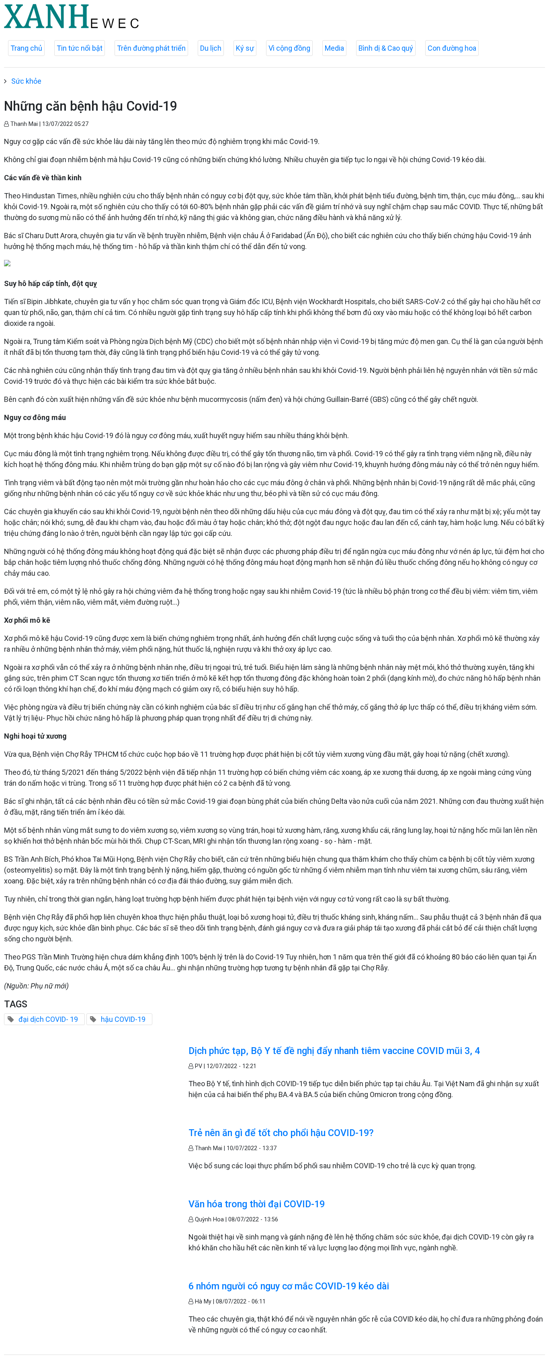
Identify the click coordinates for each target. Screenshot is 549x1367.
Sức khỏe (26, 81)
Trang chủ (26, 48)
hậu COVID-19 (123, 1019)
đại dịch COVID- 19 (48, 1019)
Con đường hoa (452, 48)
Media (334, 48)
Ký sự (245, 48)
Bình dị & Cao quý (385, 48)
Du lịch (210, 48)
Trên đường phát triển (151, 48)
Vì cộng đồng (289, 48)
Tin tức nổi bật (79, 48)
